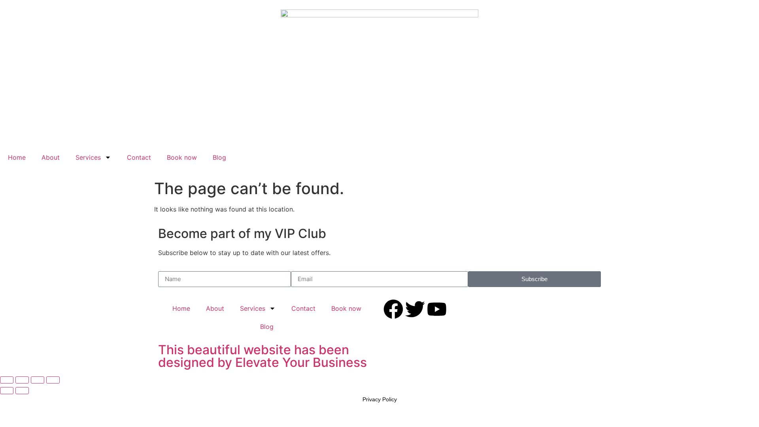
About (51, 157)
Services (88, 157)
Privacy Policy (380, 399)
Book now (182, 157)
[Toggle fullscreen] (22, 380)
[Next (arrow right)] (22, 390)
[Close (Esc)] (53, 380)
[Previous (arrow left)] (6, 390)
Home (17, 157)
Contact (139, 157)
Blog (219, 157)
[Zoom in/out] (6, 380)
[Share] (37, 380)
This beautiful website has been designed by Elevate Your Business (262, 356)
